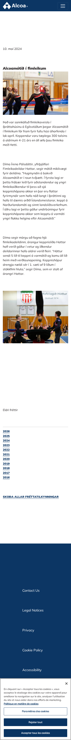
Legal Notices (33, 610)
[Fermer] (66, 683)
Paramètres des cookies (35, 711)
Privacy (28, 630)
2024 (6, 440)
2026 (6, 431)
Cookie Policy (32, 650)
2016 (6, 477)
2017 (6, 473)
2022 (6, 449)
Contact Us (31, 590)
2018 (6, 468)
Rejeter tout (35, 722)
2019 (6, 463)
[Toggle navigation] (63, 6)
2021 (6, 454)
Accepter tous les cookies (35, 732)
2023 (6, 445)
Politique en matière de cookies (21, 703)
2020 (6, 459)
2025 (6, 436)
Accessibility (32, 670)
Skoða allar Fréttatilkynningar (31, 497)
